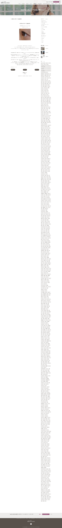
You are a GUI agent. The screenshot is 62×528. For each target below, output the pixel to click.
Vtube (41, 364)
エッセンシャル (45, 435)
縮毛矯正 (47, 118)
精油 (41, 374)
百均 (44, 111)
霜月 (41, 438)
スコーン (42, 282)
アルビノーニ (42, 452)
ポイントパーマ (42, 151)
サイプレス (47, 449)
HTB (44, 410)
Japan (44, 129)
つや (41, 311)
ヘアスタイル (42, 165)
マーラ (46, 424)
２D (41, 86)
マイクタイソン (47, 413)
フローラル (42, 435)
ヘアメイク (42, 310)
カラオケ (42, 342)
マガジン (46, 456)
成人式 (42, 190)
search (44, 108)
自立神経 (44, 303)
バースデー (42, 150)
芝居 (48, 193)
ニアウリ (42, 399)
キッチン (46, 364)
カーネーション (42, 254)
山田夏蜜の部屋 (43, 33)
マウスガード (45, 289)
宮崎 (41, 492)
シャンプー (49, 189)
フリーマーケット (43, 253)
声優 (49, 410)
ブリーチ (42, 104)
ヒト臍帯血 (48, 321)
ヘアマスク (48, 136)
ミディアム (46, 343)
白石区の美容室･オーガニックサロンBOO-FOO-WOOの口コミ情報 (46, 66)
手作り (44, 236)
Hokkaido (42, 129)
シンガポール (42, 200)
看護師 (42, 218)
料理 (41, 208)
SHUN (47, 349)
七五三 (45, 158)
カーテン (42, 307)
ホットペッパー (46, 80)
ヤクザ (42, 381)
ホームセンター (42, 324)
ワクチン (45, 257)
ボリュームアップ (48, 122)
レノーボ (46, 189)
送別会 (48, 307)
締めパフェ (46, 218)
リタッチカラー (42, 321)
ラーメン (48, 179)
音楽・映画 (42, 25)
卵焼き (48, 97)
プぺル (45, 225)
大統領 (45, 250)
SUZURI (48, 282)
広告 (41, 94)
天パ (41, 293)
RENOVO (44, 189)
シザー (42, 118)
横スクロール (42, 406)
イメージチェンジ (43, 115)
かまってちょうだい (43, 211)
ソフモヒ (48, 190)
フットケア (49, 147)
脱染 (49, 310)
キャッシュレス (44, 183)
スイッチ (42, 126)
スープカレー (42, 261)
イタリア (42, 229)
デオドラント (48, 389)
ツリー (45, 197)
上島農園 (42, 428)
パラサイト (48, 221)
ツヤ (47, 79)
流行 (41, 481)
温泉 (49, 108)
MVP (41, 453)
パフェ (44, 214)
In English (42, 38)
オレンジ (47, 420)
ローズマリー (42, 382)
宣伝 (48, 324)
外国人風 (46, 172)
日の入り (42, 413)
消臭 (43, 225)
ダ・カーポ (44, 442)
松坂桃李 (44, 381)
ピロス (44, 342)
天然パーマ (49, 292)
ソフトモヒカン (44, 190)
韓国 (41, 222)
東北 (48, 232)
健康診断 (49, 325)
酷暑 (43, 122)
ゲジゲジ (42, 112)
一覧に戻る (24, 69)
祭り (47, 133)
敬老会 (49, 218)
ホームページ (42, 80)
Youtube (47, 279)
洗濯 (45, 246)
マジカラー (49, 253)
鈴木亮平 (47, 381)
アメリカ (49, 371)
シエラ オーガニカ (48, 228)
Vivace (45, 445)
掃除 (43, 246)
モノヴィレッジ (45, 470)
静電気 (48, 318)
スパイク (46, 325)
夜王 (41, 456)
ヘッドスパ (47, 108)
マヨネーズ (46, 478)
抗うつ (45, 389)
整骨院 (42, 303)
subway (50, 112)
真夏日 (45, 122)
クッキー (49, 499)
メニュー (42, 64)
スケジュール (42, 499)
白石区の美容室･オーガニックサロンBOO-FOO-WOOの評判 (46, 68)
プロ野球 (45, 264)
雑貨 (43, 86)
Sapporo (49, 101)
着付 (41, 101)
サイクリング (44, 101)
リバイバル (47, 481)
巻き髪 (42, 232)
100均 (44, 268)
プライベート (45, 307)
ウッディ (45, 385)
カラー (45, 79)
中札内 (44, 484)
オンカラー (45, 311)
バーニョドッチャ (46, 360)
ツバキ (47, 186)
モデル (42, 83)
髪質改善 (49, 343)
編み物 (42, 279)
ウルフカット (49, 182)
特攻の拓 (49, 438)
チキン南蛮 (44, 492)
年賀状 (49, 328)
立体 (41, 328)
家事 (47, 246)
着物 (45, 215)
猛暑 (41, 122)
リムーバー (42, 257)
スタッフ (45, 64)
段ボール (46, 271)
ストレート (48, 143)
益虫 (49, 111)
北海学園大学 (42, 193)
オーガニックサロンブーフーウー (44, 72)
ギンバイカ (42, 460)
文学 (45, 179)
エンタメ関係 (43, 29)
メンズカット (42, 474)
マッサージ (42, 147)
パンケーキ (47, 214)
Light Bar (49, 335)
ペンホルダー (42, 339)
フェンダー (48, 346)
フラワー (47, 90)
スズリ (49, 403)
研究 (41, 143)
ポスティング (44, 94)
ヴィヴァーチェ (42, 445)
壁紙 (46, 111)
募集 (45, 165)
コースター (50, 278)
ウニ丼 (47, 293)
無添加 (44, 371)
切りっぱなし (42, 343)
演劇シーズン (48, 491)
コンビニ (44, 119)
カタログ (47, 165)
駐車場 (46, 253)
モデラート (42, 449)
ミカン (49, 420)
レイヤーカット (42, 182)
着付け (42, 97)
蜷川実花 (49, 271)
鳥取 (41, 243)
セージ (45, 392)
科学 (49, 250)
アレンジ (45, 157)
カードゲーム (44, 353)
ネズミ (49, 424)
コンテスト (42, 154)
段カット (46, 182)
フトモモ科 (45, 460)
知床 (46, 488)
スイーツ (45, 204)
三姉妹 (44, 247)
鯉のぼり (46, 247)
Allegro (42, 446)
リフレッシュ (45, 147)
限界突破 (44, 118)
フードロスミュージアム (43, 427)
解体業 (42, 179)
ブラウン (47, 94)
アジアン (49, 207)
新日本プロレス (48, 356)
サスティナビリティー (43, 378)
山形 (46, 232)
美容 (49, 261)
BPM (44, 449)
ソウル (43, 485)
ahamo (48, 431)
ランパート (47, 410)
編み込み (46, 318)
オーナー (46, 161)
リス (45, 314)
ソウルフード (48, 407)
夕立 (44, 413)
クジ (44, 229)
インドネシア (46, 200)
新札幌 (45, 407)
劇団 (45, 83)
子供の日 (49, 247)
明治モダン (42, 264)
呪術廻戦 (46, 328)
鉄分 (41, 424)
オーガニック (42, 79)
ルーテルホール (42, 158)
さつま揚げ (44, 420)
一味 (43, 478)
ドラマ (43, 222)
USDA (46, 371)
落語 (47, 474)
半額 (41, 133)
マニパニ (45, 104)
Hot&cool (46, 292)
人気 (47, 261)
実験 (47, 250)
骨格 (46, 303)
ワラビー (49, 435)
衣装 (41, 215)
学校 (43, 218)
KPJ (48, 478)
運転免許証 (44, 207)
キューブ (44, 328)
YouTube (42, 28)
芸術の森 (42, 275)
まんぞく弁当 (44, 332)
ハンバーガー (44, 495)
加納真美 (45, 417)
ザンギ (47, 453)
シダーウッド (42, 385)
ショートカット (45, 87)
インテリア (42, 111)
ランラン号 (44, 488)
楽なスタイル (46, 208)
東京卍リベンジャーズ (45, 438)
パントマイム (48, 417)
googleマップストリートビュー (44, 125)
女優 (41, 332)
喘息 (48, 303)
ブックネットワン (43, 491)
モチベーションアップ (43, 285)
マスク (42, 236)
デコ (49, 317)
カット (48, 115)
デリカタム (42, 360)
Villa (49, 360)
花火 (47, 357)
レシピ (45, 261)
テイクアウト (47, 492)
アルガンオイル (44, 136)
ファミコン (42, 350)
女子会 (42, 214)
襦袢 (43, 215)
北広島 (42, 300)
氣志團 (42, 484)
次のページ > (37, 69)
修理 (48, 144)
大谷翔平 (45, 452)
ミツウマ (42, 325)
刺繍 (44, 186)
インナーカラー (46, 76)
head (46, 442)
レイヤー (46, 324)
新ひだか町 (48, 427)
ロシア (46, 396)
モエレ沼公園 (44, 293)
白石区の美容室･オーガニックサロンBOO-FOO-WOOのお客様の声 (46, 70)
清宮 (49, 264)
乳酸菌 (47, 285)
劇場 (45, 278)
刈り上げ (42, 186)
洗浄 (47, 175)
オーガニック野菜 (43, 286)
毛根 (45, 175)
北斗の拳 (49, 314)
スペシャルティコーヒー (43, 477)
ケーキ (42, 247)
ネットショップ (45, 282)
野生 (43, 314)
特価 (45, 133)
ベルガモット (42, 389)
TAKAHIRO (45, 349)
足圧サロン (48, 339)
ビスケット (46, 499)
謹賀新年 (45, 467)
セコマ (42, 119)
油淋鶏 (46, 485)
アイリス (42, 204)
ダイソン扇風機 (42, 292)
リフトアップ (42, 221)
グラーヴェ (44, 453)
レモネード (48, 495)
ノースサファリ (42, 317)
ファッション (43, 34)
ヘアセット (42, 90)
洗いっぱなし (44, 481)
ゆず (48, 399)
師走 (46, 463)
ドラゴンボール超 (48, 353)
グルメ (42, 39)
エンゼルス (48, 452)
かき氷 (49, 133)
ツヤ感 (45, 90)
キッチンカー (45, 357)
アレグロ (48, 445)
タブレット (45, 431)
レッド (43, 335)
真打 (49, 474)
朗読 (47, 157)
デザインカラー (42, 76)
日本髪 (48, 158)
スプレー (48, 254)
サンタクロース (48, 197)
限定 (44, 228)
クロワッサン (48, 485)
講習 (47, 311)
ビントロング (46, 414)
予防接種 (48, 257)
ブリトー (48, 477)
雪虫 (41, 318)
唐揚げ (49, 453)
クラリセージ (48, 392)
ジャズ (44, 463)
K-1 (41, 189)
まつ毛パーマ (46, 151)
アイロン (44, 143)
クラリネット (48, 460)
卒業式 (43, 208)
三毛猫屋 (42, 410)
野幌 (46, 275)
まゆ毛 (45, 144)
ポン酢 (42, 478)
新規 (48, 140)
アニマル (42, 108)
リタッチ (42, 470)
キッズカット (44, 300)
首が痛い (47, 211)
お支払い (48, 183)
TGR (49, 175)
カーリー (45, 168)
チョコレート (47, 204)
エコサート (45, 367)
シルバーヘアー (48, 300)
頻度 (45, 321)
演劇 (47, 83)
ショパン (44, 446)
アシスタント (48, 168)
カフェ (49, 80)
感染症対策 (42, 467)
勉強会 (50, 311)
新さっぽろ (47, 342)
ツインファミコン (48, 350)
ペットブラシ (47, 268)
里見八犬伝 (42, 289)
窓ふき (42, 246)
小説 (43, 179)
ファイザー (45, 421)
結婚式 (48, 87)
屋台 (41, 485)
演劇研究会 (46, 193)
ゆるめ (47, 296)
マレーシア (49, 200)
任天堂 (45, 350)
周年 (48, 229)
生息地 (43, 318)
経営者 (48, 161)
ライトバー (46, 335)
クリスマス (42, 197)
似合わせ (45, 310)
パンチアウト (42, 414)
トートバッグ (46, 403)
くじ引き (46, 229)
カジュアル (42, 168)
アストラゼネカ (48, 421)
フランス (42, 367)
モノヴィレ (49, 86)
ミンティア (42, 431)
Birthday (45, 150)
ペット (49, 357)
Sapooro (48, 129)
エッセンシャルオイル (45, 374)
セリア (50, 268)
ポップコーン (48, 484)
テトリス (44, 396)
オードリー (42, 228)
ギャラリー (47, 239)
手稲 (41, 136)
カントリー (42, 157)
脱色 (47, 310)
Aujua (45, 346)
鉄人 (43, 364)
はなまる (45, 97)
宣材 (43, 83)
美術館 (44, 275)
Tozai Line (47, 112)
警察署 (45, 279)
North (46, 129)
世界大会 (49, 396)
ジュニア (42, 357)
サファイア (44, 424)
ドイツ (42, 371)
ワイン (49, 118)
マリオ (47, 382)
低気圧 (48, 463)
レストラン (49, 286)
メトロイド (42, 388)
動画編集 (49, 275)
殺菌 (41, 225)
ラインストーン (46, 317)
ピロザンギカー (46, 406)
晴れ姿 (42, 296)
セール (43, 133)
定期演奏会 (49, 154)
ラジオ (42, 488)
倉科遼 (43, 456)
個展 (41, 239)
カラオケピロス (42, 407)
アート (49, 214)
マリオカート (49, 125)
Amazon (45, 339)
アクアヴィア (42, 346)
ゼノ (41, 353)
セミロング (44, 243)
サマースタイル (42, 278)
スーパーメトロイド (46, 388)
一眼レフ (45, 221)
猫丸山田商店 (42, 403)
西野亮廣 (48, 225)
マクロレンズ (46, 222)
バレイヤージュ (42, 172)
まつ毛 (49, 151)
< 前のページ (13, 69)
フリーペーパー (45, 428)
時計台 (50, 431)
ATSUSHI (42, 349)
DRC (46, 119)
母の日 (45, 254)
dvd (47, 278)
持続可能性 (47, 378)
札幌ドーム (46, 86)
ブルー (47, 104)
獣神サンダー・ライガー (43, 356)
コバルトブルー (45, 154)
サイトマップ (43, 518)
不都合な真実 (42, 250)
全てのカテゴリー (43, 20)
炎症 (41, 396)
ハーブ (42, 442)
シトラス (42, 421)
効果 (49, 382)
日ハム (47, 264)
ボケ (45, 382)
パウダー (42, 268)
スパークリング (42, 161)
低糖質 (42, 495)
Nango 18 (45, 112)
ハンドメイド (49, 470)
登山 (41, 314)
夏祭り (48, 126)
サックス (42, 463)
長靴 (44, 325)
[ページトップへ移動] (51, 514)
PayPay (42, 183)
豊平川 (48, 119)
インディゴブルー (48, 215)
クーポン (42, 87)
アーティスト (44, 239)
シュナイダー (42, 392)
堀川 (41, 420)
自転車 (47, 101)
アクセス (47, 64)
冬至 (44, 399)
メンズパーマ (44, 296)
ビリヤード (47, 446)
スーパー (46, 286)
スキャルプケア (42, 175)
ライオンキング (47, 243)
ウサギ (42, 140)
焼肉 (47, 150)
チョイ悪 (45, 474)
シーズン (50, 83)
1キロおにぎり (47, 332)
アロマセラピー (48, 236)
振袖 (41, 207)
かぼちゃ (46, 399)
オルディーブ (42, 417)
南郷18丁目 (44, 232)
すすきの (46, 126)
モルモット (46, 140)
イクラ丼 (49, 293)
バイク (46, 207)
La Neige (49, 246)
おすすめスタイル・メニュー (45, 24)
